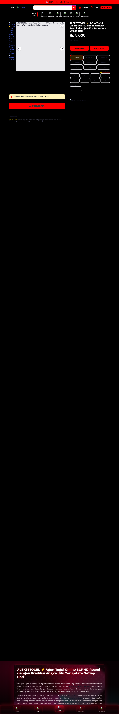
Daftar (59, 710)
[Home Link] (21, 8)
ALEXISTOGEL (37, 106)
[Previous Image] (19, 48)
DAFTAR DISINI (79, 48)
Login (38, 711)
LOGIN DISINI (99, 48)
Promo (17, 711)
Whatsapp (81, 711)
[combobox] (52, 7)
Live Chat (102, 711)
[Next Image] (62, 48)
